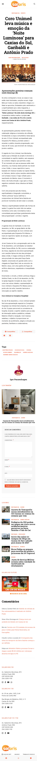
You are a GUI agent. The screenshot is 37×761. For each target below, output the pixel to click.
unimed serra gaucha (11, 354)
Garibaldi (18, 352)
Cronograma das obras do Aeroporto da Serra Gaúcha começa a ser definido (18, 640)
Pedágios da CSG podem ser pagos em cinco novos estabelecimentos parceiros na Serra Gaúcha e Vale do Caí (23, 526)
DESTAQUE (14, 534)
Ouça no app (7, 754)
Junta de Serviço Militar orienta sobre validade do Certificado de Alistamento (23, 563)
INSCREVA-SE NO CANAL (19, 593)
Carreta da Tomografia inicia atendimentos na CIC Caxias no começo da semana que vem (18, 421)
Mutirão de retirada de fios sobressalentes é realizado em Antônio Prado (18, 611)
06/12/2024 (25, 57)
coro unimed (8, 352)
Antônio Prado (8, 350)
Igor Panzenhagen (14, 57)
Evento (23, 13)
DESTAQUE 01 (15, 546)
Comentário (8, 440)
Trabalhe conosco (29, 754)
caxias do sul (20, 350)
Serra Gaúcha (28, 352)
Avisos (13, 557)
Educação (22, 534)
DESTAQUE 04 (15, 13)
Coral (29, 350)
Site (6, 473)
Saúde (23, 417)
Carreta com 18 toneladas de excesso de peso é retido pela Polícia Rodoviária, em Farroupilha (18, 629)
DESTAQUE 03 (15, 519)
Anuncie (17, 754)
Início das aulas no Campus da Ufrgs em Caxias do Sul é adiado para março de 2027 (21, 540)
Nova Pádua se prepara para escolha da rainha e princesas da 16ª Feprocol (23, 551)
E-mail (7, 466)
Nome (7, 460)
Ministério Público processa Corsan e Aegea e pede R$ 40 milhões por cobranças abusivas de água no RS (18, 651)
